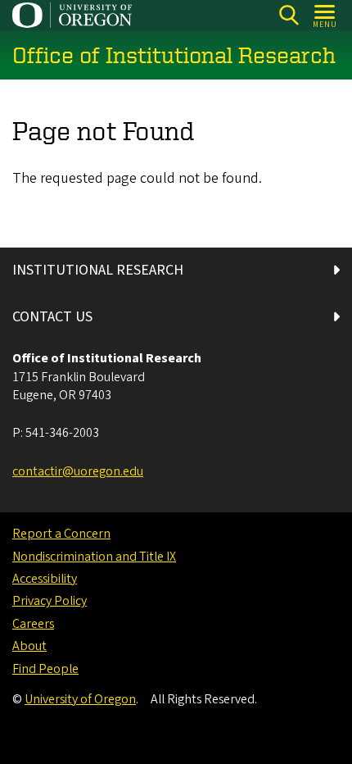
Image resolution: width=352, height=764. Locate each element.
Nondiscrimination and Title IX (94, 557)
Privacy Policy (49, 601)
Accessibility (44, 579)
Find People (45, 669)
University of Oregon (80, 699)
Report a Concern (61, 534)
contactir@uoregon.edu (77, 471)
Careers (33, 624)
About (29, 646)
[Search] (288, 15)
